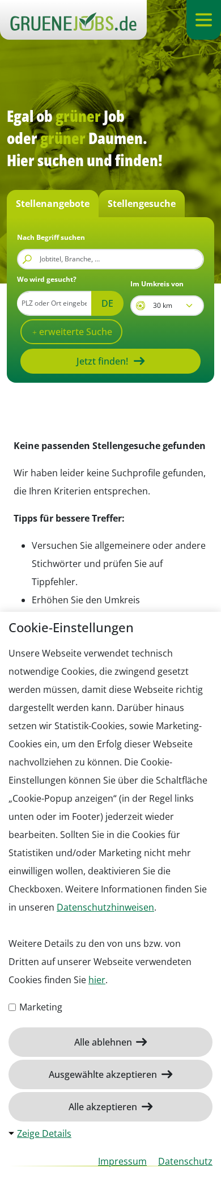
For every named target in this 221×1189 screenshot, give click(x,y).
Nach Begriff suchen (51, 237)
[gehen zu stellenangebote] (73, 20)
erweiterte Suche (74, 331)
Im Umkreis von (157, 284)
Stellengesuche (142, 203)
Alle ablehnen (104, 1042)
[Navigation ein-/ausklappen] (203, 20)
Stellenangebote (53, 203)
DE (107, 303)
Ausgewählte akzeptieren (104, 1074)
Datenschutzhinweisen (105, 907)
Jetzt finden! (102, 361)
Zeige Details (44, 1133)
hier (96, 980)
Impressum (122, 1161)
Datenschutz (185, 1161)
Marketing (39, 1007)
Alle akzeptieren (104, 1107)
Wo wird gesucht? (46, 279)
